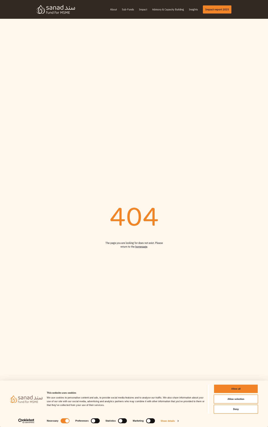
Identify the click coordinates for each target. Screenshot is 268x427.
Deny (236, 409)
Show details (168, 421)
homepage (141, 246)
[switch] (95, 420)
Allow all (236, 388)
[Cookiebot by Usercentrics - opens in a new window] (26, 421)
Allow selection (236, 399)
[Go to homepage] (56, 9)
